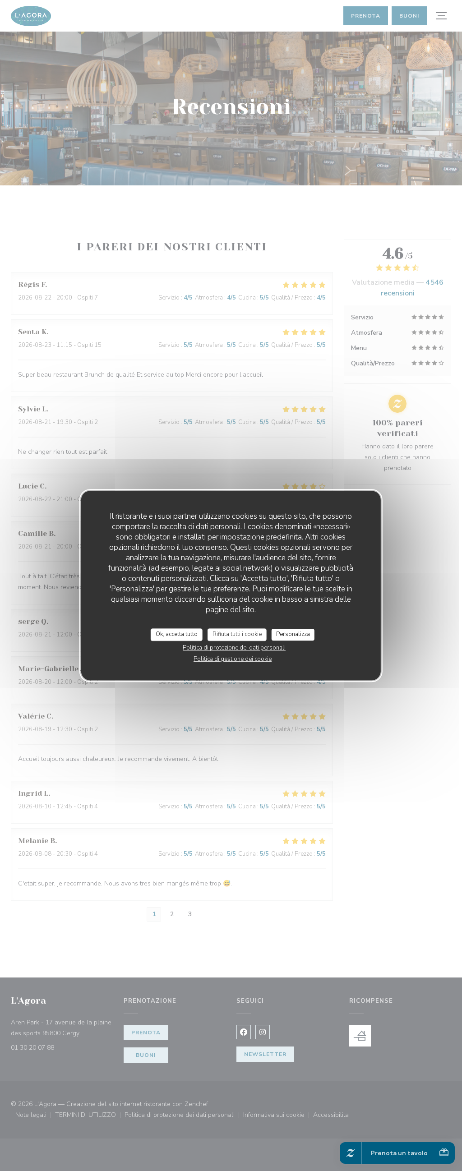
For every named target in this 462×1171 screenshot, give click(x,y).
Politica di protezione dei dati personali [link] (234, 648)
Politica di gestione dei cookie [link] (233, 659)
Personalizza (293, 634)
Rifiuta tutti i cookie (237, 634)
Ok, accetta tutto (177, 634)
